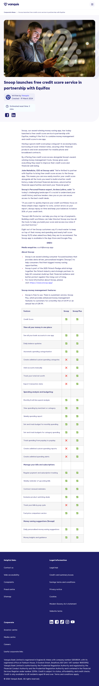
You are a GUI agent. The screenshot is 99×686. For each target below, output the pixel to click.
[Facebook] (57, 622)
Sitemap (7, 597)
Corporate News (10, 12)
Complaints (9, 582)
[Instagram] (68, 622)
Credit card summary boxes (62, 575)
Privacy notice (56, 589)
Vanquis (25, 96)
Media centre (9, 637)
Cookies (53, 597)
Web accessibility (11, 575)
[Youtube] (73, 622)
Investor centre (10, 630)
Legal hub (54, 568)
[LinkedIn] (52, 622)
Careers (7, 644)
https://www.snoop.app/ (41, 283)
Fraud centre (9, 589)
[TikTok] (62, 622)
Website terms (56, 611)
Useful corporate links (13, 652)
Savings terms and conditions (62, 582)
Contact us (8, 568)
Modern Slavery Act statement (63, 604)
